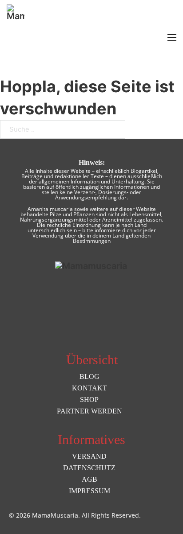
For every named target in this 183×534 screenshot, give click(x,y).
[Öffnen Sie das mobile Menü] (171, 37)
